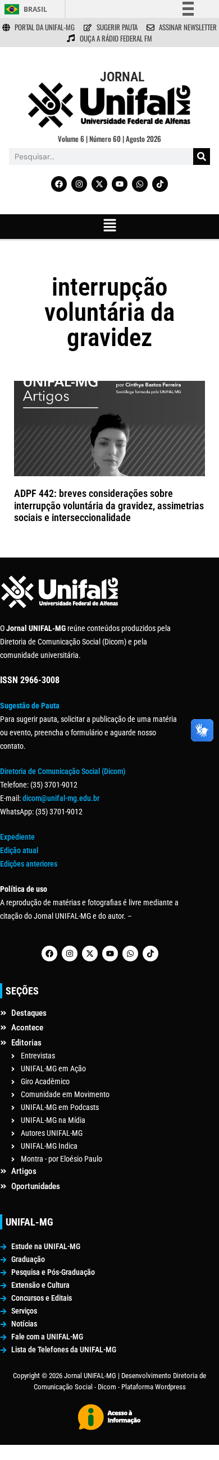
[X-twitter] (99, 184)
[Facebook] (59, 184)
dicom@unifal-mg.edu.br (60, 798)
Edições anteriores (28, 863)
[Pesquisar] (201, 156)
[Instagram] (79, 184)
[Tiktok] (160, 184)
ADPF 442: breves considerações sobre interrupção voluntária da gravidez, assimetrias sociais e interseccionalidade (109, 505)
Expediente (17, 836)
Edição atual (19, 850)
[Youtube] (119, 184)
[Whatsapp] (140, 184)
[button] (109, 226)
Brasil (35, 9)
